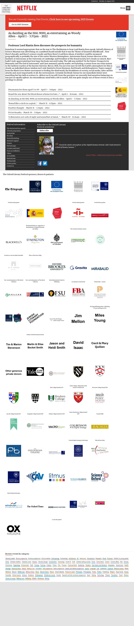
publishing (106, 572)
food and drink (72, 565)
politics (99, 572)
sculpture (31, 575)
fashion (49, 565)
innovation (39, 568)
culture (107, 562)
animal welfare (45, 558)
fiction (55, 565)
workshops (40, 578)
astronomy (83, 558)
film (59, 565)
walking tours (20, 578)
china (7, 562)
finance (64, 565)
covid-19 (68, 562)
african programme (21, 558)
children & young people (121, 558)
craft (73, 562)
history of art (31, 568)
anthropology (55, 558)
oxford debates (59, 572)
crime (93, 562)
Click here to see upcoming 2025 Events (71, 19)
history (24, 568)
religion (112, 572)
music (37, 572)
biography (99, 558)
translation (114, 575)
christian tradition (15, 562)
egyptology (16, 565)
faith (31, 565)
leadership (103, 568)
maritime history (119, 568)
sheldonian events (49, 575)
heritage (8, 568)
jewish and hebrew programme (74, 568)
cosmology (61, 562)
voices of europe (10, 578)
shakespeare (39, 575)
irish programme (47, 568)
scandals (8, 575)
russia (126, 572)
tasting (93, 575)
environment (25, 565)
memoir (14, 572)
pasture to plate (70, 572)
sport (88, 575)
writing (47, 578)
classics (34, 562)
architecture (72, 558)
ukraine (126, 575)
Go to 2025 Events (20, 24)
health (126, 565)
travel (120, 575)
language (93, 568)
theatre (107, 575)
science (24, 575)
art (78, 558)
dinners (126, 562)
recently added (10, 558)
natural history (44, 572)
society (58, 575)
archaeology (64, 558)
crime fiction (100, 562)
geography (111, 565)
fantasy (36, 565)
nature (52, 572)
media (126, 568)
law (98, 568)
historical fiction (16, 568)
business (110, 558)
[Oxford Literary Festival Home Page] (6, 9)
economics (9, 565)
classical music (26, 562)
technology (100, 575)
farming (42, 565)
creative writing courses (83, 562)
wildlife (34, 578)
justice (87, 568)
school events (16, 575)
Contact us (94, 1)
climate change (43, 562)
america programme (34, 558)
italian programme (58, 568)
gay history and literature (99, 565)
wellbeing (28, 578)
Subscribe (44, 130)
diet (121, 562)
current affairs (115, 562)
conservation (53, 562)
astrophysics (91, 558)
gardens (88, 565)
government (119, 565)
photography (87, 572)
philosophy (79, 572)
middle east (21, 572)
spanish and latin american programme (74, 575)
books (104, 558)
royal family (119, 572)
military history (30, 572)
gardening (81, 565)
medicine (8, 572)
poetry (94, 572)
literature (110, 568)
